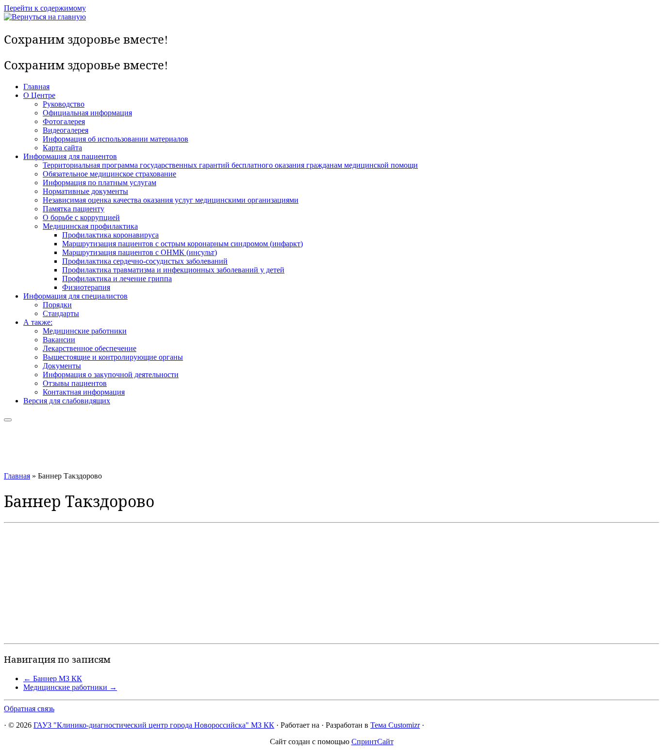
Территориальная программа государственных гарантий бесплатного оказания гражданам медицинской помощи (230, 165)
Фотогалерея (64, 121)
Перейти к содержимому (45, 8)
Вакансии (59, 339)
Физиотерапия (86, 287)
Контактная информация (84, 392)
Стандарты (61, 313)
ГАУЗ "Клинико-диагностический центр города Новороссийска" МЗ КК (153, 725)
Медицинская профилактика (90, 226)
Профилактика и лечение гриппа (117, 278)
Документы (62, 366)
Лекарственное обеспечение (89, 348)
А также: (37, 322)
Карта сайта (62, 148)
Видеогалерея (65, 130)
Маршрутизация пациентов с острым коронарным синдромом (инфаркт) (182, 243)
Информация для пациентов (70, 156)
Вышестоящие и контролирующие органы (113, 357)
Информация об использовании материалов (115, 139)
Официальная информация (87, 113)
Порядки (57, 305)
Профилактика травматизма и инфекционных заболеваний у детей (173, 270)
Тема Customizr (395, 725)
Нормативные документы (85, 191)
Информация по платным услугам (99, 182)
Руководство (63, 104)
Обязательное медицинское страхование (109, 174)
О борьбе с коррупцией (81, 217)
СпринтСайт (372, 741)
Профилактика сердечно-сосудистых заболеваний (145, 261)
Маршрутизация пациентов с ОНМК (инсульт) (139, 252)
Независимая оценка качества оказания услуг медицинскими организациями (170, 200)
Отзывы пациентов (75, 383)
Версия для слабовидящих (66, 401)
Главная (36, 86)
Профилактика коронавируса (110, 235)
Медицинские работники (85, 331)
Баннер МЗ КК (52, 678)
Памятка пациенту (73, 209)
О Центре (39, 95)
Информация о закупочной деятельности (111, 374)
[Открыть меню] (8, 419)
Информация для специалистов (75, 296)
